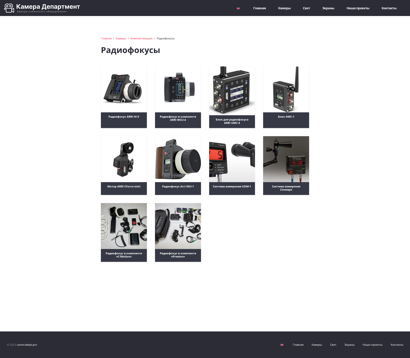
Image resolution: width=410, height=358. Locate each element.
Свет (333, 344)
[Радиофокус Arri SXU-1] (178, 159)
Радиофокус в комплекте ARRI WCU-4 (178, 118)
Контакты (397, 344)
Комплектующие (141, 38)
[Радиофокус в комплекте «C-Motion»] (124, 226)
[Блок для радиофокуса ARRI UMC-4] (232, 90)
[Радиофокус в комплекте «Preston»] (178, 226)
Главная (106, 38)
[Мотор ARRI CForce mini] (124, 159)
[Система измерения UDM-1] (232, 159)
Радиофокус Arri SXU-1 (178, 186)
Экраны (349, 344)
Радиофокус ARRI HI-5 (123, 116)
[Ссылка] (73, 8)
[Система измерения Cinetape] (286, 159)
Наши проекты (372, 344)
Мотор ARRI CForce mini (123, 186)
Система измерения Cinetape (286, 188)
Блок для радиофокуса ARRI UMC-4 (232, 121)
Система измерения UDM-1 (232, 186)
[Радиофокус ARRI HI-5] (124, 89)
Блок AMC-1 (286, 116)
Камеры (121, 38)
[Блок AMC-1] (286, 89)
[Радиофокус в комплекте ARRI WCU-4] (178, 89)
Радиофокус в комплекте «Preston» (178, 254)
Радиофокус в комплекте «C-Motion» (124, 254)
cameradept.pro (27, 344)
